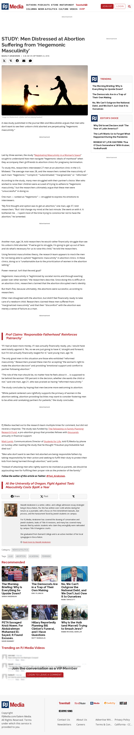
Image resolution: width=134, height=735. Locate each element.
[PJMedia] (12, 6)
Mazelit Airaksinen (11, 56)
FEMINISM (46, 556)
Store (54, 5)
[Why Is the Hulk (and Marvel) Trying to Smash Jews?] (74, 612)
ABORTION (21, 556)
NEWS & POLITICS (20, 550)
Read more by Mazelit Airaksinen (37, 542)
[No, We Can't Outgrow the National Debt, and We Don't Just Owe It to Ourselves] (74, 573)
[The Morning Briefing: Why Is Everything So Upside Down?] (15, 573)
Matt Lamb (7, 441)
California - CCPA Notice (123, 724)
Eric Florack (37, 593)
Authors (31, 5)
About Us (81, 719)
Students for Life (52, 441)
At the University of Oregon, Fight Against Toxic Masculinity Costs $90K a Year (39, 485)
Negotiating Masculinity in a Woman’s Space (58, 155)
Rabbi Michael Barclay (71, 632)
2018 (10, 556)
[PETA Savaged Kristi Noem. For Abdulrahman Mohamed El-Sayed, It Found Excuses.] (15, 612)
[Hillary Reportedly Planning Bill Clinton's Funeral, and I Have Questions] (45, 612)
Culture (63, 9)
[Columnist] (11, 510)
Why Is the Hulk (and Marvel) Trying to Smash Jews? (74, 625)
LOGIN (120, 6)
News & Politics (47, 9)
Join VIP (107, 6)
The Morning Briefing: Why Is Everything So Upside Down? (12, 588)
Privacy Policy (122, 719)
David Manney (8, 641)
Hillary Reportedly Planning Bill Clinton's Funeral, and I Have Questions (44, 629)
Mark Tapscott (68, 600)
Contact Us (63, 719)
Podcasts (44, 5)
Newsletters (64, 724)
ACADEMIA (33, 556)
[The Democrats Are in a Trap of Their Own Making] (45, 573)
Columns (31, 9)
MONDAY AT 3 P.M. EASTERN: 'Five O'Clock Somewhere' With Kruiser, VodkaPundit (111, 145)
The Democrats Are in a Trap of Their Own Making (45, 587)
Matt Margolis (38, 638)
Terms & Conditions (104, 724)
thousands (73, 432)
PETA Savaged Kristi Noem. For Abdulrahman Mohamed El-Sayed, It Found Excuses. (12, 630)
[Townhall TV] (82, 5)
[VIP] (82, 9)
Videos (74, 9)
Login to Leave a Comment (44, 675)
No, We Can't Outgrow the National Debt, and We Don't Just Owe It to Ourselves (74, 590)
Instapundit (67, 5)
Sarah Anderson (9, 596)
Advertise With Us (104, 719)
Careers (80, 724)
